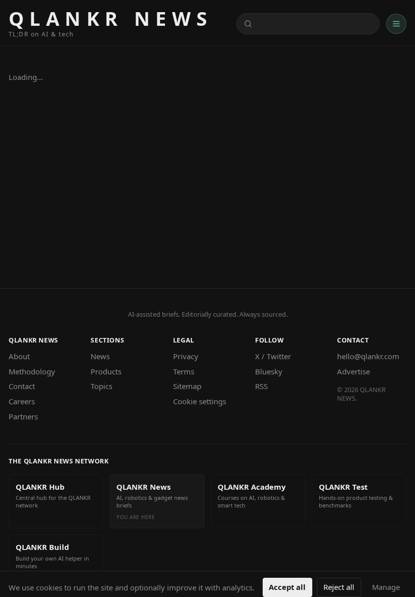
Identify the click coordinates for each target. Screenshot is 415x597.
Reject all (338, 587)
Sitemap (187, 386)
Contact (22, 386)
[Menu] (396, 24)
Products (106, 371)
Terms (183, 371)
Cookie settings (199, 401)
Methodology (32, 371)
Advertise (353, 371)
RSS (261, 386)
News (100, 356)
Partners (23, 416)
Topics (101, 386)
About (19, 356)
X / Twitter (273, 356)
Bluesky (268, 371)
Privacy (185, 356)
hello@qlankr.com (368, 356)
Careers (22, 401)
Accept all (287, 587)
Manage (386, 587)
